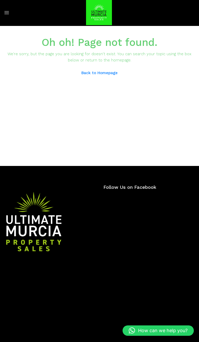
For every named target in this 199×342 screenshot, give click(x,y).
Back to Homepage (99, 73)
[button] (158, 330)
